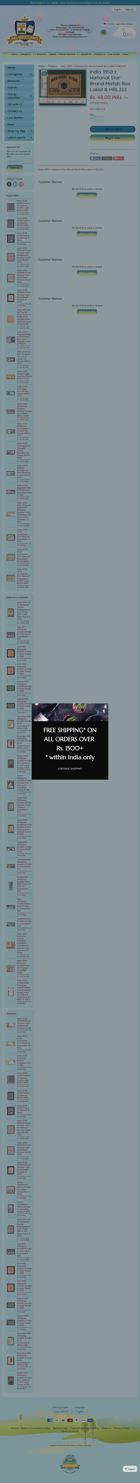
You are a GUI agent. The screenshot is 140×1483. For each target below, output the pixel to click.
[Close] (105, 706)
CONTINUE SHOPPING (70, 769)
